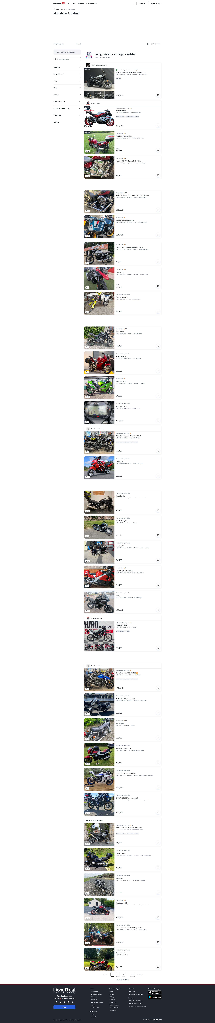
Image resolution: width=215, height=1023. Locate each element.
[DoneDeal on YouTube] (64, 1002)
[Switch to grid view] (148, 44)
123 (132, 974)
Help (111, 991)
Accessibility (113, 1010)
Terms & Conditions (75, 1020)
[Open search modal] (132, 3)
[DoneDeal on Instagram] (72, 1002)
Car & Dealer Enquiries (135, 1000)
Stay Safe (112, 999)
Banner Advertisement (135, 1003)
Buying (112, 994)
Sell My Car (94, 999)
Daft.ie (92, 1014)
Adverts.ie (93, 1017)
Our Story (132, 991)
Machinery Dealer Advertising (137, 1006)
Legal (54, 1020)
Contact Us (113, 1002)
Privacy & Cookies (63, 1020)
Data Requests (114, 1005)
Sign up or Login (156, 3)
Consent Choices (115, 1007)
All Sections (94, 997)
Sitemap (93, 1005)
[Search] (56, 59)
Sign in (64, 1007)
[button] (92, 3)
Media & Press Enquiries (136, 994)
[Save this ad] (158, 95)
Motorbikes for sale (96, 994)
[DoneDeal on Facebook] (56, 1002)
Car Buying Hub (95, 1007)
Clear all (78, 44)
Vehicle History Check (97, 1002)
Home (63, 9)
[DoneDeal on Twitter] (60, 1002)
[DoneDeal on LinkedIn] (68, 1002)
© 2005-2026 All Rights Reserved (152, 1019)
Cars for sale (94, 991)
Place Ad (142, 3)
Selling (112, 997)
